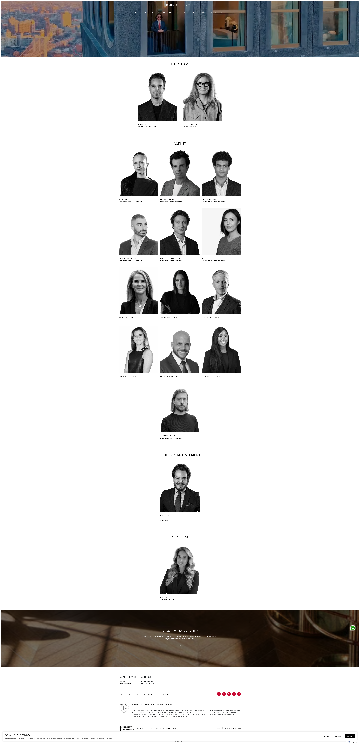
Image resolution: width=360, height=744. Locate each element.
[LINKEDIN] (229, 694)
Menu (220, 12)
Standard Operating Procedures (153, 704)
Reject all (326, 736)
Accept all (349, 736)
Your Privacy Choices (180, 741)
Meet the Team (133, 694)
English (352, 742)
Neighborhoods (153, 12)
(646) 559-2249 (124, 681)
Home (121, 694)
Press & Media (203, 12)
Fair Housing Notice (137, 704)
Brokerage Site (167, 704)
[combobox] (352, 742)
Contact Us (165, 694)
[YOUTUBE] (234, 694)
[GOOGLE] (239, 694)
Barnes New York (183, 12)
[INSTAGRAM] (224, 694)
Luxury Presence (171, 728)
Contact (213, 12)
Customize (338, 736)
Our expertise (168, 12)
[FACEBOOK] (219, 694)
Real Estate (139, 12)
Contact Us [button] (180, 645)
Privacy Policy (236, 728)
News (194, 12)
